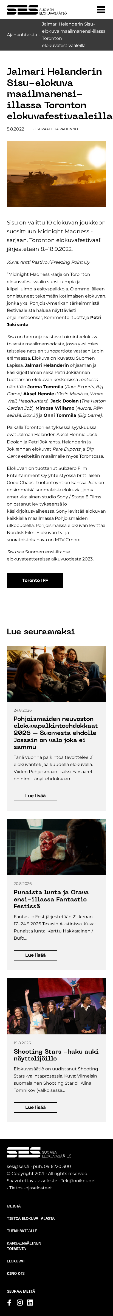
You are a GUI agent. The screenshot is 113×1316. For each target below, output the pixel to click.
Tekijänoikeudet (78, 1180)
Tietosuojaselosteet (30, 1187)
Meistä (14, 1206)
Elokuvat (16, 1261)
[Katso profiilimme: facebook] (9, 1302)
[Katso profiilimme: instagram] (20, 1302)
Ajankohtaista (22, 34)
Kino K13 (16, 1274)
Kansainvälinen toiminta (24, 1246)
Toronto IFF (35, 580)
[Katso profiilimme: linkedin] (30, 1302)
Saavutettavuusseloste (32, 1180)
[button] (101, 9)
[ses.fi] (37, 10)
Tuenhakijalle (22, 1231)
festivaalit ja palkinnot (56, 129)
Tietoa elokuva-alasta (31, 1219)
